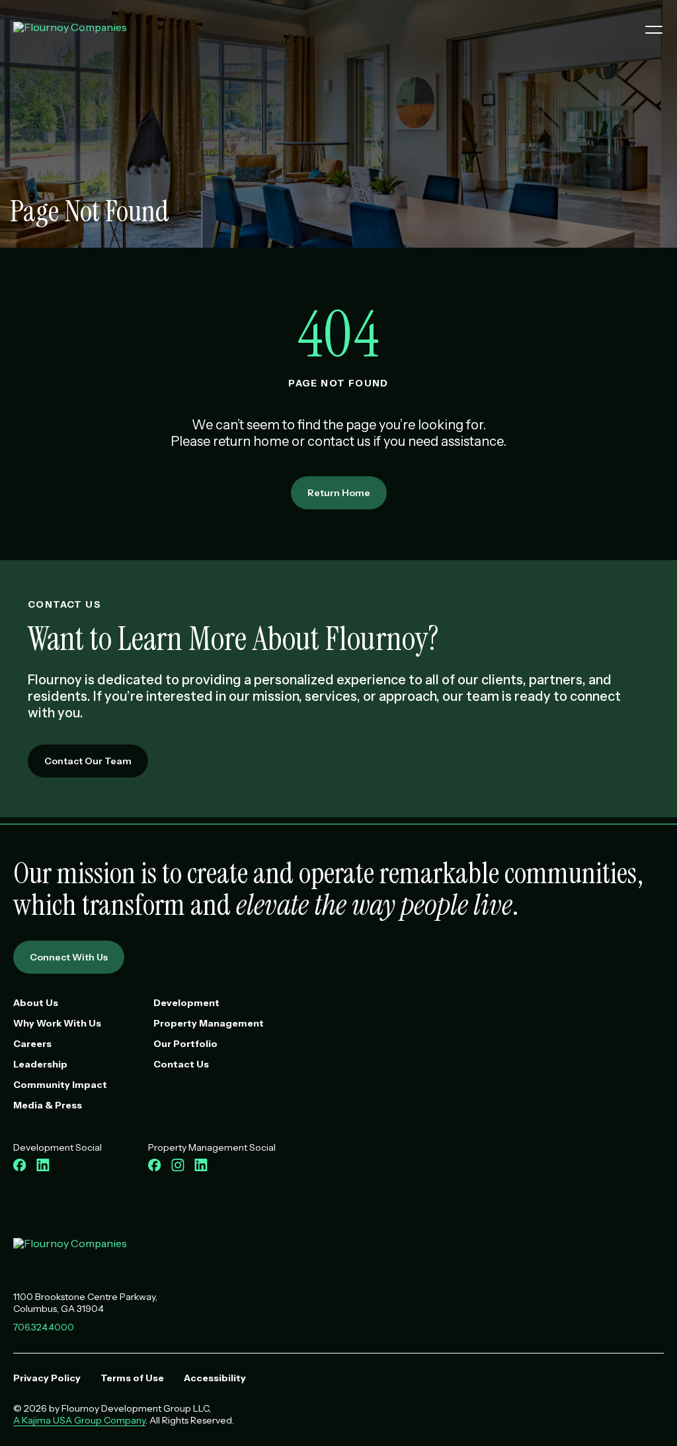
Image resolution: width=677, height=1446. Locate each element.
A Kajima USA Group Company (79, 1420)
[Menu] (649, 29)
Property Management (208, 1023)
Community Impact (60, 1085)
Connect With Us (69, 957)
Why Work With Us (57, 1023)
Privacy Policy (47, 1378)
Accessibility (215, 1378)
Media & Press (47, 1105)
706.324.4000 (43, 1327)
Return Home (338, 493)
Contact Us (181, 1064)
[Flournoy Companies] (70, 1248)
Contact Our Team (88, 761)
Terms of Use (132, 1378)
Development (186, 1003)
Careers (32, 1044)
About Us (35, 1003)
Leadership (40, 1064)
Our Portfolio (185, 1044)
